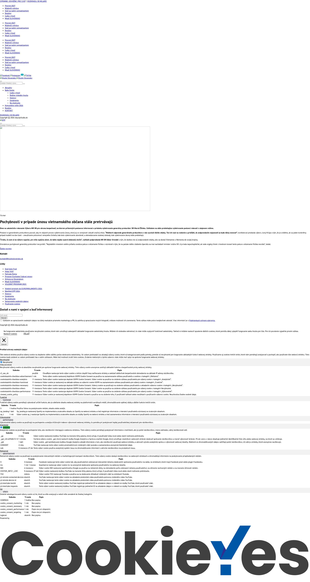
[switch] (1, 400)
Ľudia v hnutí (10, 16)
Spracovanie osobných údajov (16, 301)
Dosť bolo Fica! (11, 269)
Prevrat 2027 (10, 5)
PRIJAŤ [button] (26, 334)
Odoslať (4, 318)
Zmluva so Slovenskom (14, 279)
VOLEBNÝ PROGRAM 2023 (16, 284)
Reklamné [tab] (4, 451)
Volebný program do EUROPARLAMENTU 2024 (23, 288)
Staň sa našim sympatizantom (17, 11)
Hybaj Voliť (9, 271)
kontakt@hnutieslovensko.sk (11, 258)
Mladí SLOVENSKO (12, 18)
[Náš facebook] (5, 75)
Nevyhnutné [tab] (4, 359)
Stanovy (13, 98)
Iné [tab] (1, 489)
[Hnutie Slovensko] (16, 78)
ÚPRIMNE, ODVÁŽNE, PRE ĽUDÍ (12, 1)
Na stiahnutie (15, 103)
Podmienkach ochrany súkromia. (202, 320)
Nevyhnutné (7, 362)
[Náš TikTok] (27, 75)
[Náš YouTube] (22, 75)
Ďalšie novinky (6, 248)
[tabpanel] (155, 381)
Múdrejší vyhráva (12, 8)
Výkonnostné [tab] (5, 417)
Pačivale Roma (11, 274)
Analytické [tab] (4, 425)
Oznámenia (14, 100)
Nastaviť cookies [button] (10, 334)
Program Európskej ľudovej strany (18, 276)
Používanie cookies (12, 304)
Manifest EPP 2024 (12, 291)
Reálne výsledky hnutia (19, 95)
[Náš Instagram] (15, 75)
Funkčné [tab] (3, 397)
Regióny (8, 13)
